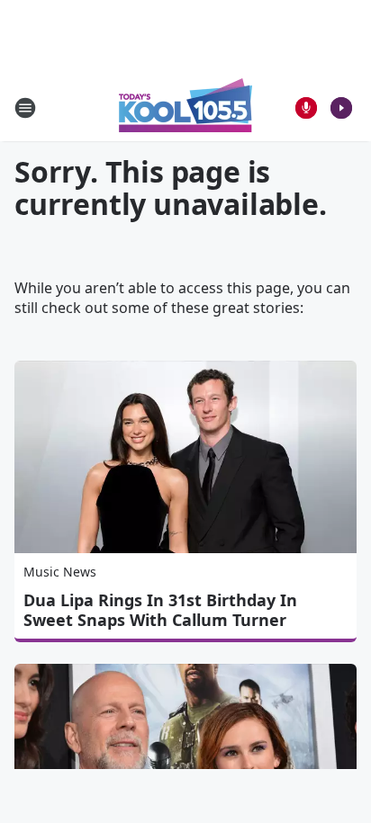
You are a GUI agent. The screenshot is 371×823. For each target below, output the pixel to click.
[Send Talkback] (306, 108)
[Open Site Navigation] (25, 108)
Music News (59, 571)
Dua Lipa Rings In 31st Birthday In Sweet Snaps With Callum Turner (160, 610)
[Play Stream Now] (341, 108)
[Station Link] (185, 107)
